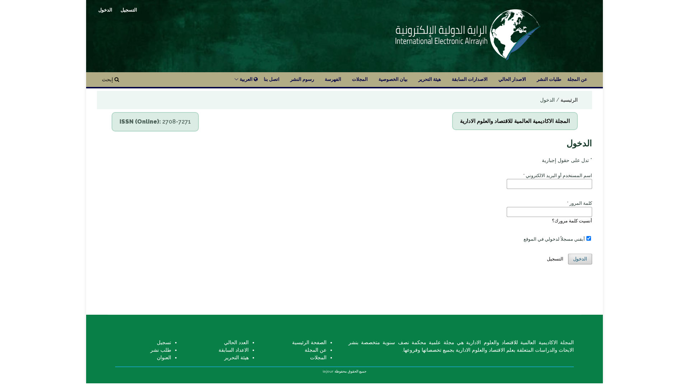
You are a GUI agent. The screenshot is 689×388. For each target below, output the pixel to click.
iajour (328, 371)
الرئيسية (568, 100)
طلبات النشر (549, 79)
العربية (246, 79)
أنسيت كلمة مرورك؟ (572, 220)
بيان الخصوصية (393, 79)
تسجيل (164, 342)
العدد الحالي (236, 342)
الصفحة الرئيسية (309, 342)
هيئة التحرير (429, 79)
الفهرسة (333, 79)
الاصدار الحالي (512, 79)
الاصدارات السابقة (470, 79)
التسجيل (129, 10)
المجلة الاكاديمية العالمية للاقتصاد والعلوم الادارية (515, 121)
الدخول (105, 10)
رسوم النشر (302, 79)
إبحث (108, 79)
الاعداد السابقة (234, 350)
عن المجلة (577, 79)
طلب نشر (160, 350)
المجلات (360, 79)
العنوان (164, 357)
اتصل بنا (272, 79)
